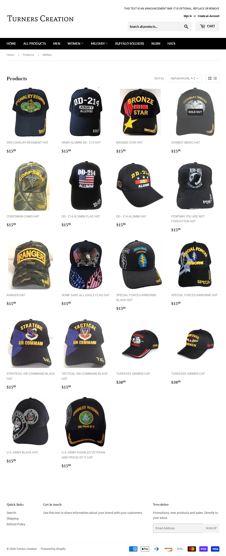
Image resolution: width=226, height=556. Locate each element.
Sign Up (211, 528)
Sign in (188, 16)
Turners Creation (26, 548)
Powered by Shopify (53, 548)
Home (11, 43)
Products (28, 54)
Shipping (13, 518)
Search (11, 513)
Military (98, 43)
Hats (171, 43)
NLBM (155, 43)
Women (74, 43)
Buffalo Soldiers (129, 43)
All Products (34, 43)
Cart (210, 26)
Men (56, 43)
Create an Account (208, 16)
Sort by (159, 78)
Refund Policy (16, 524)
